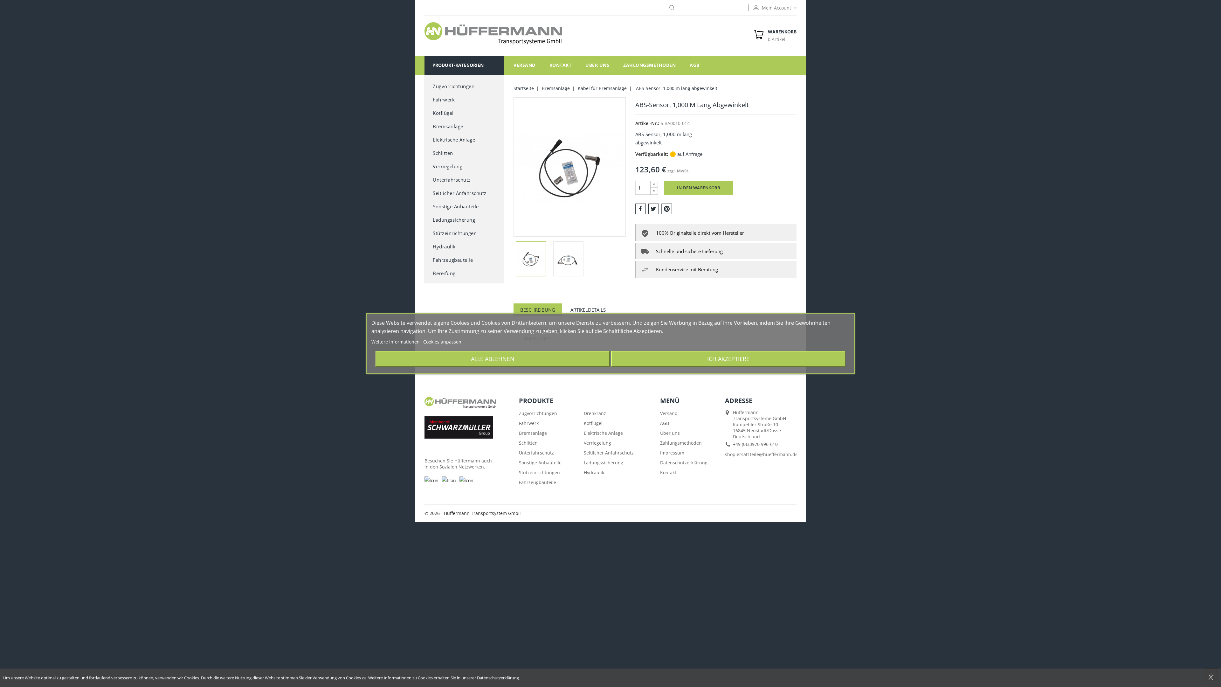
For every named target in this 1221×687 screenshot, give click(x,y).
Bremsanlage (448, 126)
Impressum (672, 453)
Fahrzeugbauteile (453, 260)
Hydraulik (444, 246)
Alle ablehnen (492, 359)
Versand (524, 65)
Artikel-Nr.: (647, 123)
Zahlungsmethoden (649, 65)
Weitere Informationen (396, 342)
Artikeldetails (588, 310)
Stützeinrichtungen (455, 233)
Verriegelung (447, 166)
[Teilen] (640, 208)
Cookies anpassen (442, 342)
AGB (695, 65)
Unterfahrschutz (452, 180)
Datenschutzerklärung (683, 463)
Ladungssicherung (454, 220)
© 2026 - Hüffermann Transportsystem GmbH (472, 513)
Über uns (597, 65)
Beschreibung (537, 310)
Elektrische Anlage (454, 139)
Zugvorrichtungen (453, 86)
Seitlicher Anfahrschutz (609, 453)
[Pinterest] (666, 208)
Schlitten (443, 153)
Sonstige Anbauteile (540, 463)
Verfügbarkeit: (651, 154)
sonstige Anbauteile (456, 206)
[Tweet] (653, 208)
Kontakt (560, 65)
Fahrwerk (444, 99)
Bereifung (444, 273)
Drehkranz (595, 413)
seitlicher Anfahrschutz (459, 193)
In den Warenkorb (698, 188)
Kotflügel (443, 113)
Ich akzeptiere (728, 359)
